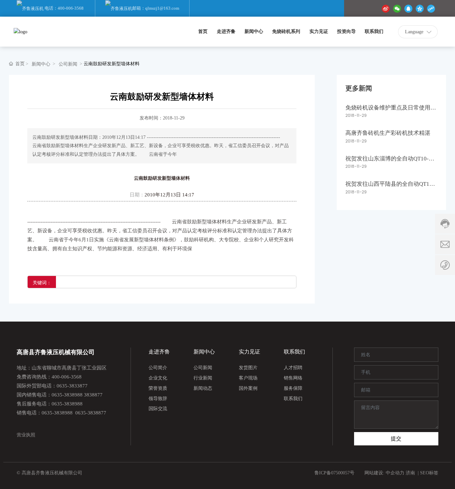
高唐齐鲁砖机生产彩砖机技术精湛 (387, 133)
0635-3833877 (72, 385)
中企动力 (395, 472)
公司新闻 (68, 64)
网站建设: (375, 472)
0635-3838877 (90, 412)
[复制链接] (431, 8)
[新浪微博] (386, 8)
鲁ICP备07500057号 (334, 472)
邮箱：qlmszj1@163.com (155, 8)
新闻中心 (41, 64)
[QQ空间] (420, 8)
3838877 (93, 394)
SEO (424, 472)
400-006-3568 (67, 376)
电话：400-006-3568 (64, 8)
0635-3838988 (67, 394)
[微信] (397, 8)
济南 (410, 472)
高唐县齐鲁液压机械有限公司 (56, 352)
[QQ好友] (408, 8)
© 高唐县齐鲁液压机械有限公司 (49, 472)
